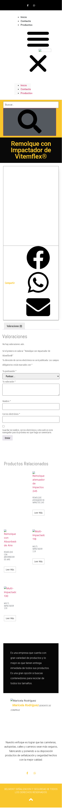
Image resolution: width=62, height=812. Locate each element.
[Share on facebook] (38, 258)
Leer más (38, 512)
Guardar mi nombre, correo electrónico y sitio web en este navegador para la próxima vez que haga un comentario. (27, 431)
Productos (26, 24)
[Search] (29, 122)
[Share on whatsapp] (38, 283)
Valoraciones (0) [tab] (14, 326)
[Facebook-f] (28, 5)
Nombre (6, 401)
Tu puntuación (9, 371)
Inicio (24, 85)
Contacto (26, 89)
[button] (22, 51)
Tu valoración (9, 381)
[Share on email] (38, 307)
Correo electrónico (11, 414)
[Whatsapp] (34, 5)
